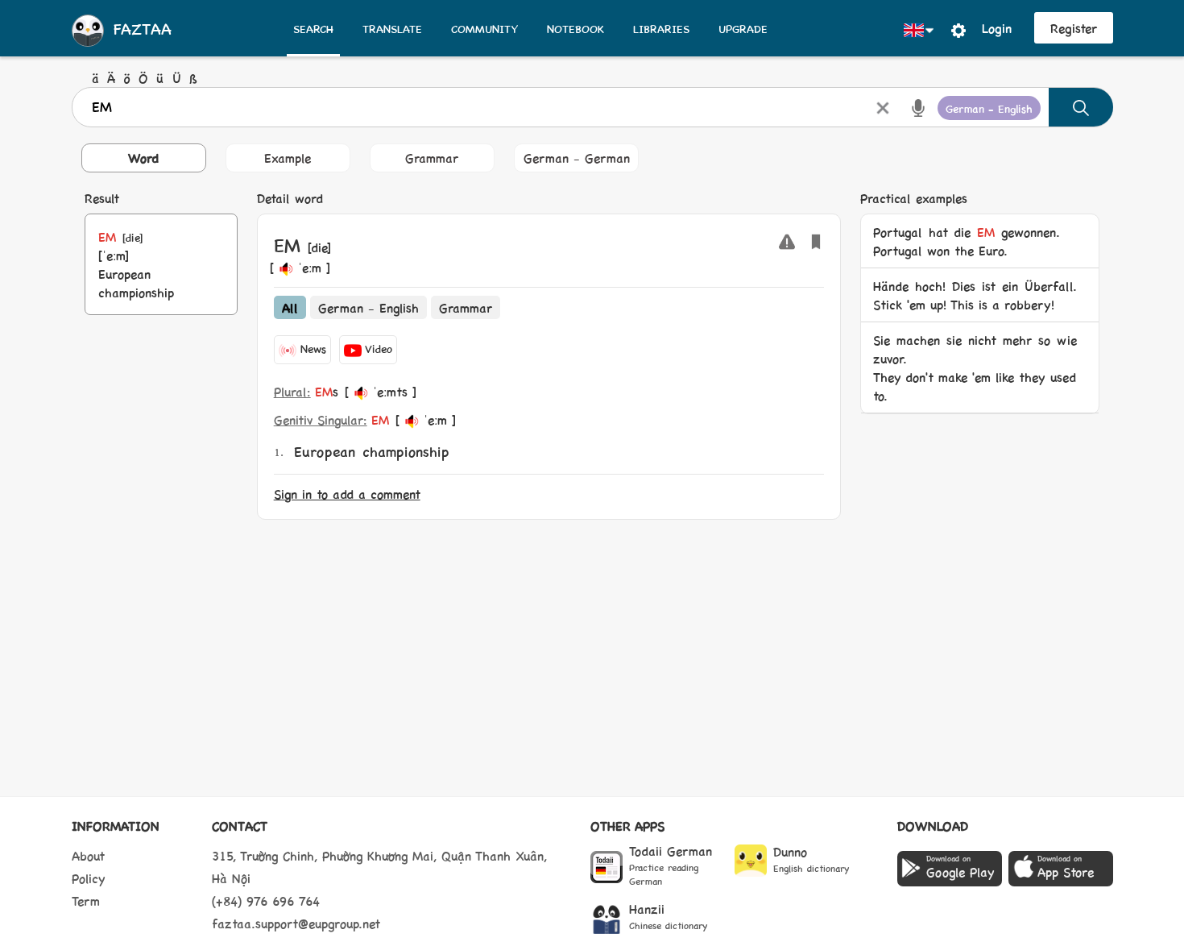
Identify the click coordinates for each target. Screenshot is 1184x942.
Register (1073, 28)
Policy (89, 878)
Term (86, 900)
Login (997, 28)
